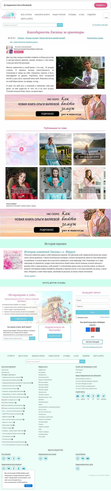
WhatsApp (103, 399)
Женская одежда (43, 382)
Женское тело (42, 392)
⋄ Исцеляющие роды (7, 436)
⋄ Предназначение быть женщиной (11, 377)
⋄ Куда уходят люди (7, 425)
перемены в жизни (31, 42)
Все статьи (26, 14)
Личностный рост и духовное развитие (49, 407)
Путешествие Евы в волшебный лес (12, 405)
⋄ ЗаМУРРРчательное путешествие (11, 414)
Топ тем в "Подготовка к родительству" (86, 388)
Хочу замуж (42, 436)
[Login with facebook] (87, 330)
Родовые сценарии (44, 427)
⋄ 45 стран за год (6, 439)
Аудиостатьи (42, 370)
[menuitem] (18, 370)
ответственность (19, 42)
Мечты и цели (42, 409)
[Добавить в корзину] (32, 383)
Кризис (40, 404)
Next (109, 260)
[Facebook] (14, 458)
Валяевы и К (9, 17)
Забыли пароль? (104, 317)
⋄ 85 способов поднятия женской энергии (13, 442)
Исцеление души (43, 402)
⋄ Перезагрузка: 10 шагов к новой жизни (13, 394)
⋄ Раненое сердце (7, 428)
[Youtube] (24, 468)
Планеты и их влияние (45, 419)
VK (88, 399)
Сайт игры (78, 372)
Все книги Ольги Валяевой (28, 49)
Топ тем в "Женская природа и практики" (87, 381)
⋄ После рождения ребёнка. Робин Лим (12, 433)
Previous (2, 260)
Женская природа (43, 385)
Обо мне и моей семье (45, 412)
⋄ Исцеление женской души (9, 388)
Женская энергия (43, 387)
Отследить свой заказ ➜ (9, 375)
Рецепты (41, 424)
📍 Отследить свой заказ (100, 25)
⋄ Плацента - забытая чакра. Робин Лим (13, 431)
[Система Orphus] (31, 206)
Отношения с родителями (46, 417)
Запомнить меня (82, 317)
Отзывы (72, 14)
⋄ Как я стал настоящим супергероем (12, 419)
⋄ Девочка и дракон (7, 416)
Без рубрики (42, 372)
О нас (81, 14)
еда (11, 42)
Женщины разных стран (45, 397)
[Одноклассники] (19, 468)
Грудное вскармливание (45, 380)
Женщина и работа (44, 394)
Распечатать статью (95, 38)
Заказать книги (42, 14)
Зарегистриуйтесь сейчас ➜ (83, 378)
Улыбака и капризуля (8, 402)
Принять (28, 486)
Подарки (91, 14)
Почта (77, 399)
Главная (11, 356)
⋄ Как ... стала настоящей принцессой (12, 411)
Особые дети (42, 414)
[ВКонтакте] (9, 458)
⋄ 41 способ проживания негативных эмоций (14, 445)
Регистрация (92, 342)
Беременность (43, 375)
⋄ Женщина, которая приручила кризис (12, 391)
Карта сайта (27, 18)
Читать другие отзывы (54, 283)
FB (93, 399)
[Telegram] (19, 458)
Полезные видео (43, 422)
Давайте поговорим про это (10, 400)
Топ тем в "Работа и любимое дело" (85, 386)
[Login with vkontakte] (97, 330)
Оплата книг (5, 370)
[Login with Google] (92, 330)
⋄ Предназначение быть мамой (10, 385)
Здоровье (41, 399)
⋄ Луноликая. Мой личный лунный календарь (14, 397)
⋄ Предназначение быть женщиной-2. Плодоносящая (16, 383)
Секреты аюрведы (44, 432)
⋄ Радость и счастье (7, 422)
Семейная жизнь (43, 434)
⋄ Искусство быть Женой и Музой (11, 380)
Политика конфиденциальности (92, 347)
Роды (40, 429)
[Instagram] (4, 458)
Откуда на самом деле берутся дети (12, 408)
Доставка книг (5, 372)
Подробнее (21, 319)
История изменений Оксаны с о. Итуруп (49, 252)
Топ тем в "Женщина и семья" (84, 383)
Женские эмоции (43, 389)
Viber (98, 399)
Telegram (83, 399)
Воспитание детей (44, 377)
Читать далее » (30, 276)
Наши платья (59, 14)
